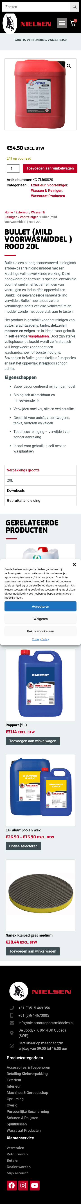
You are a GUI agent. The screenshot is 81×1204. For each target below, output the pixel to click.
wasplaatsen (38, 336)
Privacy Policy (40, 639)
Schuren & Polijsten (22, 1118)
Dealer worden (19, 1166)
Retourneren (17, 1154)
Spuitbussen (17, 1124)
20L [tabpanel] (10, 480)
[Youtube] (35, 1186)
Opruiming (15, 1099)
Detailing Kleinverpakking (27, 1074)
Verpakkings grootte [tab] (23, 470)
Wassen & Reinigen (46, 190)
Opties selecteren (23, 846)
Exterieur (22, 212)
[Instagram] (23, 1186)
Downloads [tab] (16, 490)
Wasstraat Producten (48, 196)
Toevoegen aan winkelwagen (50, 168)
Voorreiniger (29, 217)
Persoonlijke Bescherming (28, 1111)
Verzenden (15, 1147)
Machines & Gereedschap (27, 1093)
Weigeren (41, 619)
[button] (74, 564)
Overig (12, 1105)
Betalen (13, 1160)
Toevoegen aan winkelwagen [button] (32, 741)
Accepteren (40, 606)
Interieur (14, 1086)
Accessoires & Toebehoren (28, 1067)
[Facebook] (12, 1186)
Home (8, 212)
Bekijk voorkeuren (40, 631)
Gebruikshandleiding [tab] (23, 500)
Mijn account (17, 1173)
